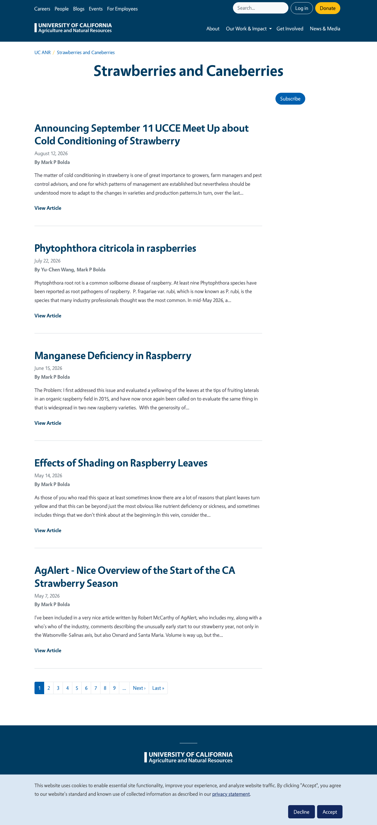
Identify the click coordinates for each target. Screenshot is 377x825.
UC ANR (42, 52)
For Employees (122, 8)
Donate (328, 8)
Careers (42, 8)
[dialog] (188, 799)
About (212, 28)
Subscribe (290, 98)
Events (96, 8)
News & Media (325, 28)
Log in (301, 8)
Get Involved (290, 28)
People (62, 8)
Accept (330, 811)
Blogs (78, 8)
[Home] (73, 28)
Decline (301, 811)
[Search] (284, 8)
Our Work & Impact (246, 28)
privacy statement (231, 793)
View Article (47, 208)
